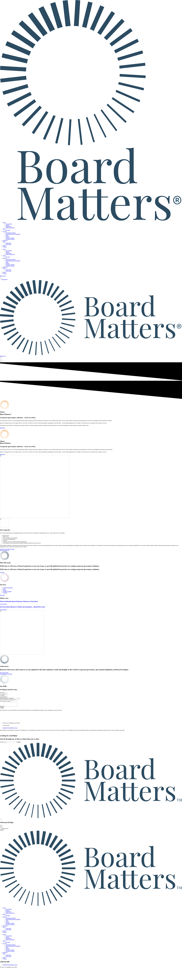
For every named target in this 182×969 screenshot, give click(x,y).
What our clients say (10, 227)
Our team (8, 230)
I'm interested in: (3, 697)
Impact (4, 245)
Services (5, 231)
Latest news (8, 243)
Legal (7, 235)
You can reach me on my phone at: (8, 699)
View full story (3, 604)
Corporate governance (11, 232)
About (4, 222)
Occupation (2, 694)
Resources (5, 240)
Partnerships (8, 226)
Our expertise (9, 223)
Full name (2, 692)
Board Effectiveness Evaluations (13, 234)
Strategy (7, 236)
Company (2, 695)
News (4, 241)
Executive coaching (10, 239)
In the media (8, 244)
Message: (2, 706)
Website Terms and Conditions (29, 732)
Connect (5, 246)
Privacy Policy (18, 732)
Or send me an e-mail (5, 701)
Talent (4, 229)
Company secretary (10, 238)
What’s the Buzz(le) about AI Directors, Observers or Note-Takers (19, 601)
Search (1, 742)
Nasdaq (7, 225)
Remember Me (4, 828)
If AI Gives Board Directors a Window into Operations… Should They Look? (22, 607)
